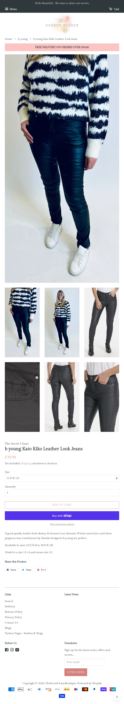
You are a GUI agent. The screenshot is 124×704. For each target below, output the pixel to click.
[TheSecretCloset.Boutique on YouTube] (17, 650)
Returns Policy (14, 611)
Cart (116, 9)
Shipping (26, 463)
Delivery (10, 606)
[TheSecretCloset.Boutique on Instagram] (12, 650)
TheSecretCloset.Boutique (60, 683)
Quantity (10, 486)
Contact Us (11, 622)
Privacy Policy (13, 617)
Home (8, 39)
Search (9, 601)
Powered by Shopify (89, 683)
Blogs (8, 628)
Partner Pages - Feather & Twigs (24, 633)
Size (7, 472)
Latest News (71, 594)
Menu (13, 9)
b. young (23, 39)
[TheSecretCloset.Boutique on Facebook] (7, 650)
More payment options (62, 524)
